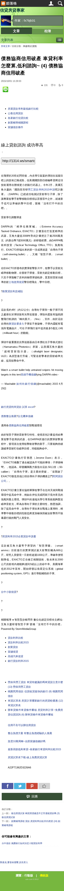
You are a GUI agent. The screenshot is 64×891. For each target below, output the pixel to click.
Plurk (32, 786)
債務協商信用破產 (19, 425)
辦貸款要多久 (16, 323)
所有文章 (5, 46)
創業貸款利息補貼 (12, 291)
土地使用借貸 (16, 282)
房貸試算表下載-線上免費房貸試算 (27, 757)
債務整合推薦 (8, 416)
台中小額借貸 (8, 591)
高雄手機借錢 (28, 374)
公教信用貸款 (15, 113)
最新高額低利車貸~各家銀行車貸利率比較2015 (34, 749)
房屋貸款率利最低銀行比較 (23, 108)
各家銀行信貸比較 (18, 117)
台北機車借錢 (25, 416)
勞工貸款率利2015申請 (41, 189)
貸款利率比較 (15, 637)
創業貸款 (13, 647)
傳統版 (44, 875)
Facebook (7, 786)
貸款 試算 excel (25, 406)
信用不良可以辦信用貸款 (22, 725)
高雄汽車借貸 (15, 656)
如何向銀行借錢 (26, 383)
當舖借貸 (13, 651)
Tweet (20, 786)
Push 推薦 (44, 786)
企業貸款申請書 (27, 536)
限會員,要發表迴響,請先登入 (14, 862)
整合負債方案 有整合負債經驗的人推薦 (30, 733)
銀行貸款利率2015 (18, 660)
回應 (35, 796)
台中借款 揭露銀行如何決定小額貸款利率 (22, 843)
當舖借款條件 (15, 127)
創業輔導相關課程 (18, 122)
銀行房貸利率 (8, 406)
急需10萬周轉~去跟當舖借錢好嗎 (26, 741)
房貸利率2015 (10, 536)
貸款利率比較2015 (18, 642)
